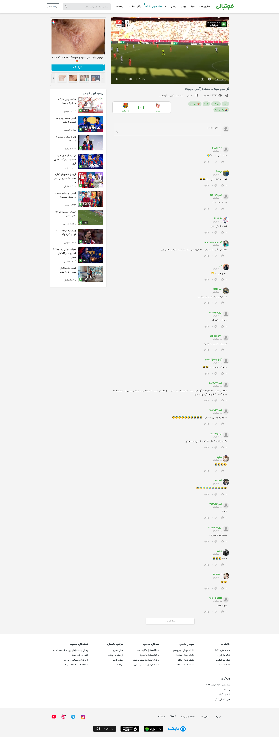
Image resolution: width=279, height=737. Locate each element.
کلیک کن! (78, 67)
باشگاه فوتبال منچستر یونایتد (146, 660)
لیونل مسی (118, 650)
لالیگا (206, 103)
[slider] (170, 74)
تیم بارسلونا (219, 109)
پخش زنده (170, 7)
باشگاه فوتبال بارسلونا (149, 655)
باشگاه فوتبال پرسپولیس (183, 650)
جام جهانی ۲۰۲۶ (153, 7)
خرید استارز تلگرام (222, 699)
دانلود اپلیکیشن (188, 716)
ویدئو (183, 7)
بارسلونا (216, 103)
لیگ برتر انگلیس (222, 660)
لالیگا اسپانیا (224, 665)
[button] (116, 79)
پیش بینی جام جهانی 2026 (218, 685)
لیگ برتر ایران (223, 655)
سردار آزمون (118, 665)
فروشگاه (161, 716)
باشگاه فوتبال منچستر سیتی (146, 665)
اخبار (192, 7)
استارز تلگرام (224, 694)
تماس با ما (204, 716)
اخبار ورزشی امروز (80, 655)
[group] (130, 79)
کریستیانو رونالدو (115, 655)
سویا (225, 103)
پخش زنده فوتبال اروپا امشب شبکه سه (70, 650)
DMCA (173, 716)
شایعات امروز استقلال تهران (76, 665)
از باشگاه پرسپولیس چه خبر (75, 660)
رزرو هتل (226, 689)
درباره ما (217, 716)
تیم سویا (193, 103)
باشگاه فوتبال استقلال (185, 655)
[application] (170, 50)
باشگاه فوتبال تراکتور (185, 660)
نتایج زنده (204, 7)
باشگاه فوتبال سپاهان (185, 665)
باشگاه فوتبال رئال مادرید (148, 650)
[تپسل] (54, 22)
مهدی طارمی (117, 660)
